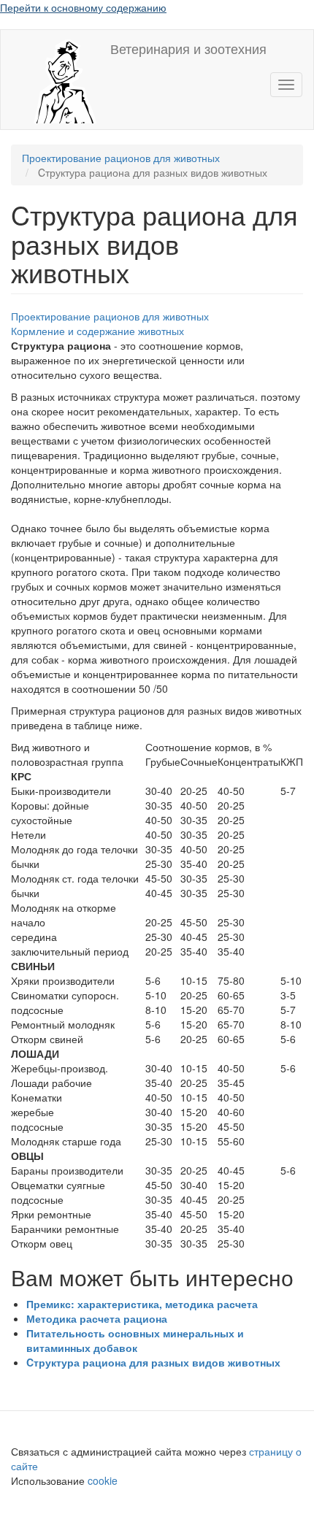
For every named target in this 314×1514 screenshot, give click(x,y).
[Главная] (55, 79)
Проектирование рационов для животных (121, 157)
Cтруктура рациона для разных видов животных (153, 1362)
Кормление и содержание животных (97, 330)
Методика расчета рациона (96, 1318)
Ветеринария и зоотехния (188, 48)
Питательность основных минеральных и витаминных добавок (135, 1340)
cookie (104, 1480)
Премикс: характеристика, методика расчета (142, 1303)
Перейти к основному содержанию (83, 7)
